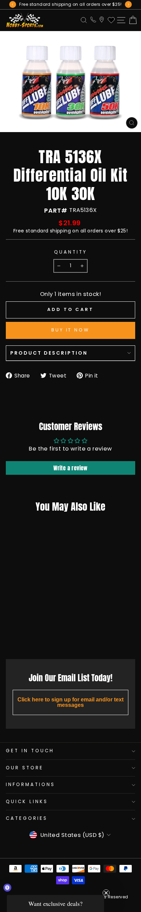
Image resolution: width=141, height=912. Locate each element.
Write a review (70, 468)
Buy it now (70, 330)
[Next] (128, 4)
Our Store (24, 768)
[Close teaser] (106, 892)
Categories (27, 818)
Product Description (49, 353)
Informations (30, 784)
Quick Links (27, 801)
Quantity (70, 252)
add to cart (29, 639)
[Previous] (12, 4)
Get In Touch (30, 750)
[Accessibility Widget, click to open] (7, 888)
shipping (60, 230)
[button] (55, 903)
